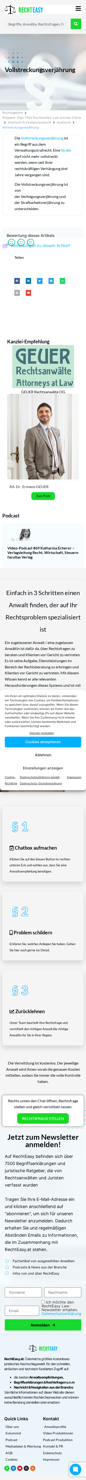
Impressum (74, 777)
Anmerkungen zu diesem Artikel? (40, 245)
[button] (17, 281)
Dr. (18, 486)
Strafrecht (64, 122)
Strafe (66, 150)
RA (12, 486)
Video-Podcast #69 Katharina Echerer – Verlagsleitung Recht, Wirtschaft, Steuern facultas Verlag (42, 552)
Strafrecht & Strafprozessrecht (29, 122)
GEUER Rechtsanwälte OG (43, 391)
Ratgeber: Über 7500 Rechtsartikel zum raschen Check (41, 117)
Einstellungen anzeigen (43, 768)
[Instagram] (26, 1468)
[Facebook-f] (7, 1468)
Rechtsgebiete (12, 112)
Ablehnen (43, 755)
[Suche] (76, 24)
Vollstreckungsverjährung (42, 138)
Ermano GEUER (35, 486)
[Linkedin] (13, 1468)
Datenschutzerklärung (61, 1313)
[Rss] (32, 1468)
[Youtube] (19, 1468)
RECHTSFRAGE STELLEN (43, 1118)
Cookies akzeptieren (43, 742)
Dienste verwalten (42, 733)
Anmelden (43, 1324)
